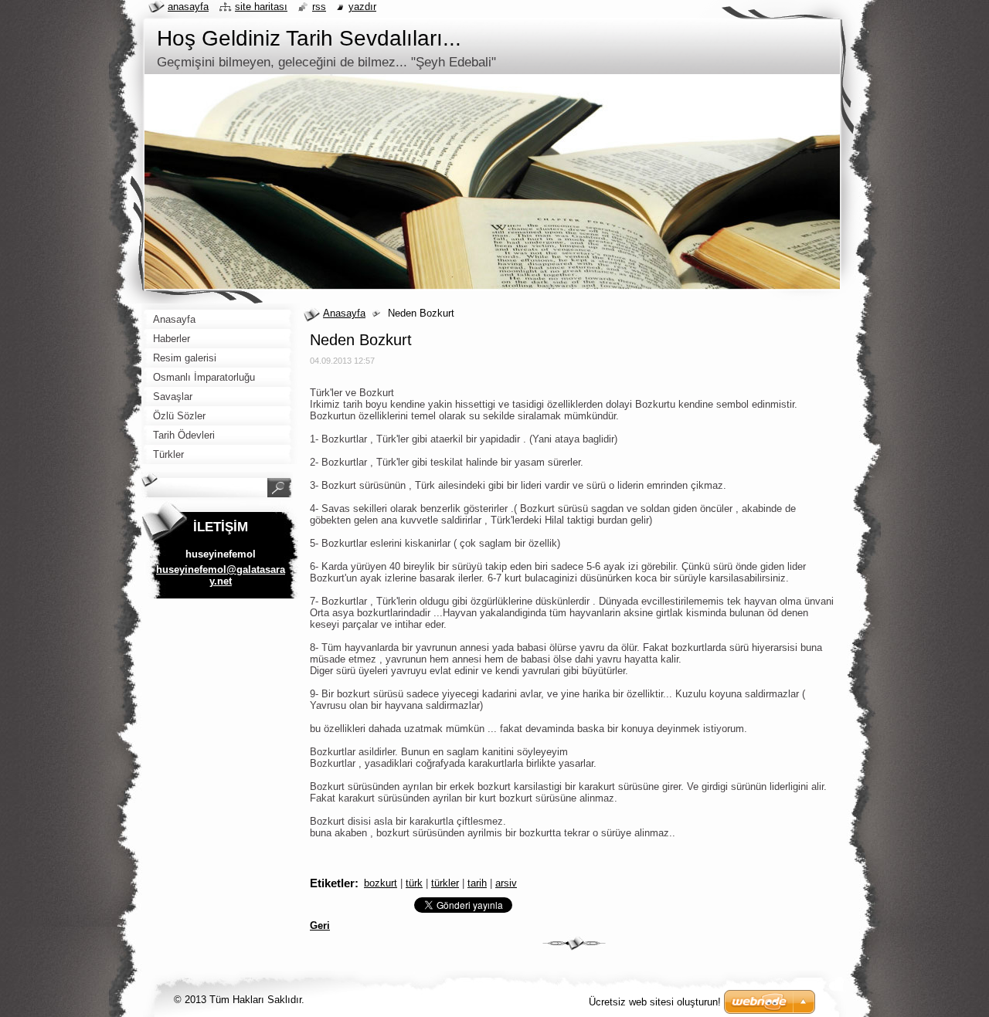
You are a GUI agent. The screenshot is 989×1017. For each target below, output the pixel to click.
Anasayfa (344, 313)
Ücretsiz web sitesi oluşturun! (655, 1002)
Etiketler (332, 883)
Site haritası (261, 6)
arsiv (506, 883)
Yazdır (362, 6)
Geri (320, 925)
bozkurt (380, 883)
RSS (319, 6)
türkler (445, 883)
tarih (477, 883)
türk (414, 883)
